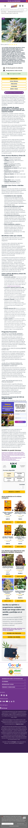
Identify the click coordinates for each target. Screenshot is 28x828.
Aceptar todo (7, 823)
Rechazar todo (20, 823)
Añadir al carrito (14, 491)
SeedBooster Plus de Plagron (14, 286)
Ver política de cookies (20, 821)
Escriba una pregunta (14, 633)
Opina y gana (4, 44)
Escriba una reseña (14, 637)
